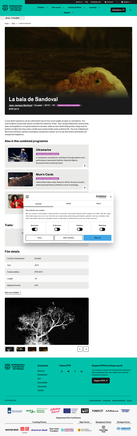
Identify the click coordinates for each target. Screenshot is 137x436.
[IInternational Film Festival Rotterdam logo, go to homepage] (12, 8)
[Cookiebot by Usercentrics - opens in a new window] (97, 196)
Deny (39, 238)
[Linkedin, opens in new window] (81, 371)
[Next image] (86, 349)
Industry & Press (74, 7)
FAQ (86, 2)
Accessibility (42, 382)
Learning (92, 7)
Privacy (129, 400)
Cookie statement (95, 400)
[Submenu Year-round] (63, 7)
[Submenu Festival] (46, 7)
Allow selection (68, 238)
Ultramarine (43, 149)
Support (67, 12)
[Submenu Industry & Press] (84, 7)
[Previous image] (80, 349)
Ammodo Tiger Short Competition (68, 105)
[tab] (9, 349)
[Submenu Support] (73, 12)
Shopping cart (96, 2)
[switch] (57, 229)
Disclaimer (107, 400)
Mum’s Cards (44, 174)
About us (79, 2)
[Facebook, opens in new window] (75, 371)
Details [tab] (68, 203)
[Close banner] (110, 197)
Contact (41, 390)
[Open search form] (130, 10)
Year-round (56, 7)
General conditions (118, 400)
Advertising (42, 386)
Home (7, 23)
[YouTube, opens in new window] (68, 371)
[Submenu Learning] (99, 7)
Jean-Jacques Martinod (20, 105)
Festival (41, 7)
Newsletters (42, 375)
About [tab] (98, 203)
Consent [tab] (38, 204)
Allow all (97, 238)
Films (13, 23)
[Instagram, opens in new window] (61, 371)
